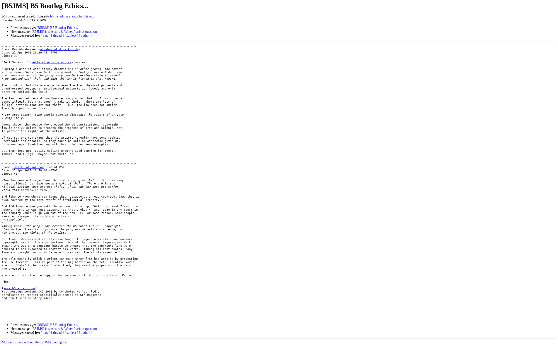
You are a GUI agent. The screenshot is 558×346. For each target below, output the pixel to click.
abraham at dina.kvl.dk (59, 49)
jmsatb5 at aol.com (28, 167)
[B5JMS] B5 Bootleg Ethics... (57, 27)
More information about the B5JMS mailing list (34, 342)
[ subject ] (71, 35)
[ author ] (85, 35)
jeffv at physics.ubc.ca (51, 62)
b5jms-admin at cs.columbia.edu (72, 16)
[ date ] (45, 35)
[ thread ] (57, 35)
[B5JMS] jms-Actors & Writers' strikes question (64, 31)
